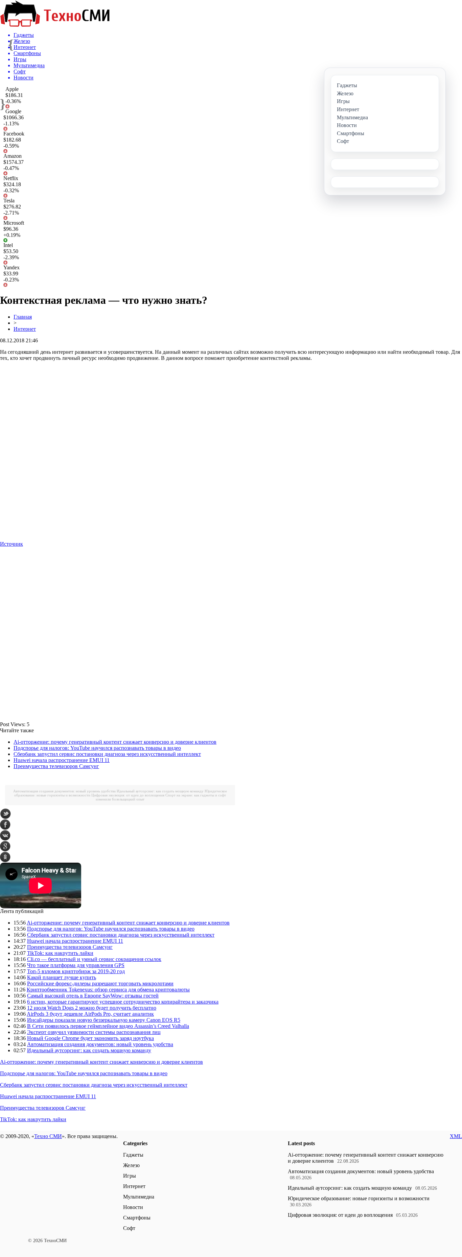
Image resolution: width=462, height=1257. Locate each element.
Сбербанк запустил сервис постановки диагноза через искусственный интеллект (107, 754)
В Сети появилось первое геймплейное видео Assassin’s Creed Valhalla (108, 1026)
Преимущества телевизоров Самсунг (56, 766)
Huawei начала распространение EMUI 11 (62, 760)
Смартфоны (137, 1218)
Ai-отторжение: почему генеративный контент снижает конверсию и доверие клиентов (115, 742)
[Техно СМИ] (55, 25)
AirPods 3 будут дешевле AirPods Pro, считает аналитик (90, 1014)
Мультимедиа (138, 1197)
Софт (129, 1228)
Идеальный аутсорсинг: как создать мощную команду (160, 791)
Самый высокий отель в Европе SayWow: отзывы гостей (93, 996)
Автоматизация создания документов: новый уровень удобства (64, 791)
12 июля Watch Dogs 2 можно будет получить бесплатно (91, 1008)
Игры (129, 1176)
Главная (23, 317)
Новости (133, 1207)
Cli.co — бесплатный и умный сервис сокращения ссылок (94, 959)
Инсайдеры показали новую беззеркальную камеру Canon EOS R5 (103, 1020)
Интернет (25, 329)
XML (456, 1136)
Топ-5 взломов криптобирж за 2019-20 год (76, 971)
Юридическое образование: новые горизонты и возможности (359, 1198)
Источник (11, 544)
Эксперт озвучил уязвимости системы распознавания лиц (94, 1032)
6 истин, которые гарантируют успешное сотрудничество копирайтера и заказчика (122, 1002)
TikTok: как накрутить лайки (60, 953)
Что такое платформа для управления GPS (75, 965)
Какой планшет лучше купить (61, 977)
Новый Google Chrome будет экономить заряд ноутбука (90, 1038)
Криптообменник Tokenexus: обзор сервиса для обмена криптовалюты (108, 989)
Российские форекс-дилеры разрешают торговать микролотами (100, 983)
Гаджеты (133, 1155)
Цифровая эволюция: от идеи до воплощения (127, 795)
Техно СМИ (48, 1136)
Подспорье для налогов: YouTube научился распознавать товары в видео (97, 748)
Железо (131, 1165)
